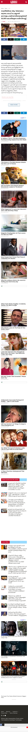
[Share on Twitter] (11, 39)
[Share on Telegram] (24, 39)
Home (2, 8)
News (6, 8)
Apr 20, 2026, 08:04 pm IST (14, 21)
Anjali (4, 21)
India (9, 8)
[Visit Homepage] (14, 2)
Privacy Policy (4, 713)
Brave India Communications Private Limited (12, 718)
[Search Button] (26, 2)
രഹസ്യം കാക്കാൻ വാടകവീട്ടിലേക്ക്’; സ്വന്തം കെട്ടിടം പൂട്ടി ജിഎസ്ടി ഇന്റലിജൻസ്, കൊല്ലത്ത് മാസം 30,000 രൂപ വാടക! (17, 580)
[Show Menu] (2, 2)
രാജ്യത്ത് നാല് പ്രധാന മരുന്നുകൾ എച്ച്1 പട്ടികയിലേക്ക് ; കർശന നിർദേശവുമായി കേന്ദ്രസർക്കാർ (17, 494)
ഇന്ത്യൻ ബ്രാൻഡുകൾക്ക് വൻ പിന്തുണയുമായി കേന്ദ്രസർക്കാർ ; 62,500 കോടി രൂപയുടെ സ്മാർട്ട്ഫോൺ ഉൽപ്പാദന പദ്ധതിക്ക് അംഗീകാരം (17, 512)
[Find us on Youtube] (5, 715)
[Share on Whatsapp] (17, 39)
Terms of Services (13, 713)
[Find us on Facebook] (1, 715)
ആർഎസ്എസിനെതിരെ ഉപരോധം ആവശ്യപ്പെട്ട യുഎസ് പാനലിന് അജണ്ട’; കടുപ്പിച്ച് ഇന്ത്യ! (13, 107)
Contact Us (15, 711)
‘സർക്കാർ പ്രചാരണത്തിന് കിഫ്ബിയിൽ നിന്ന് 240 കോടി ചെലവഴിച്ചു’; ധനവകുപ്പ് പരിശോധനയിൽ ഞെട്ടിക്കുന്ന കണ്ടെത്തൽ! (16, 589)
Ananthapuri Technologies (15, 720)
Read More (14, 105)
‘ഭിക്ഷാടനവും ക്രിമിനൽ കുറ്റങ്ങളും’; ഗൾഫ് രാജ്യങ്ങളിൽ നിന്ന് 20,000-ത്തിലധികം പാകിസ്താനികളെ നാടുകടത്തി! (14, 102)
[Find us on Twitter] (3, 715)
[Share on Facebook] (4, 39)
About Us (8, 711)
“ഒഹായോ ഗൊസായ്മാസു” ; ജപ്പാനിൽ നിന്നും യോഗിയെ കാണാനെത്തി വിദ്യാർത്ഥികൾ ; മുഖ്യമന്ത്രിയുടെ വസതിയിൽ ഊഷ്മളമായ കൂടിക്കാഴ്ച (16, 503)
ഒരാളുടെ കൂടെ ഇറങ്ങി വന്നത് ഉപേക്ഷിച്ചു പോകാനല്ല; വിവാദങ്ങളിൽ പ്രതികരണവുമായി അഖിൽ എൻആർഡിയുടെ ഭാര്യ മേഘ (17, 549)
